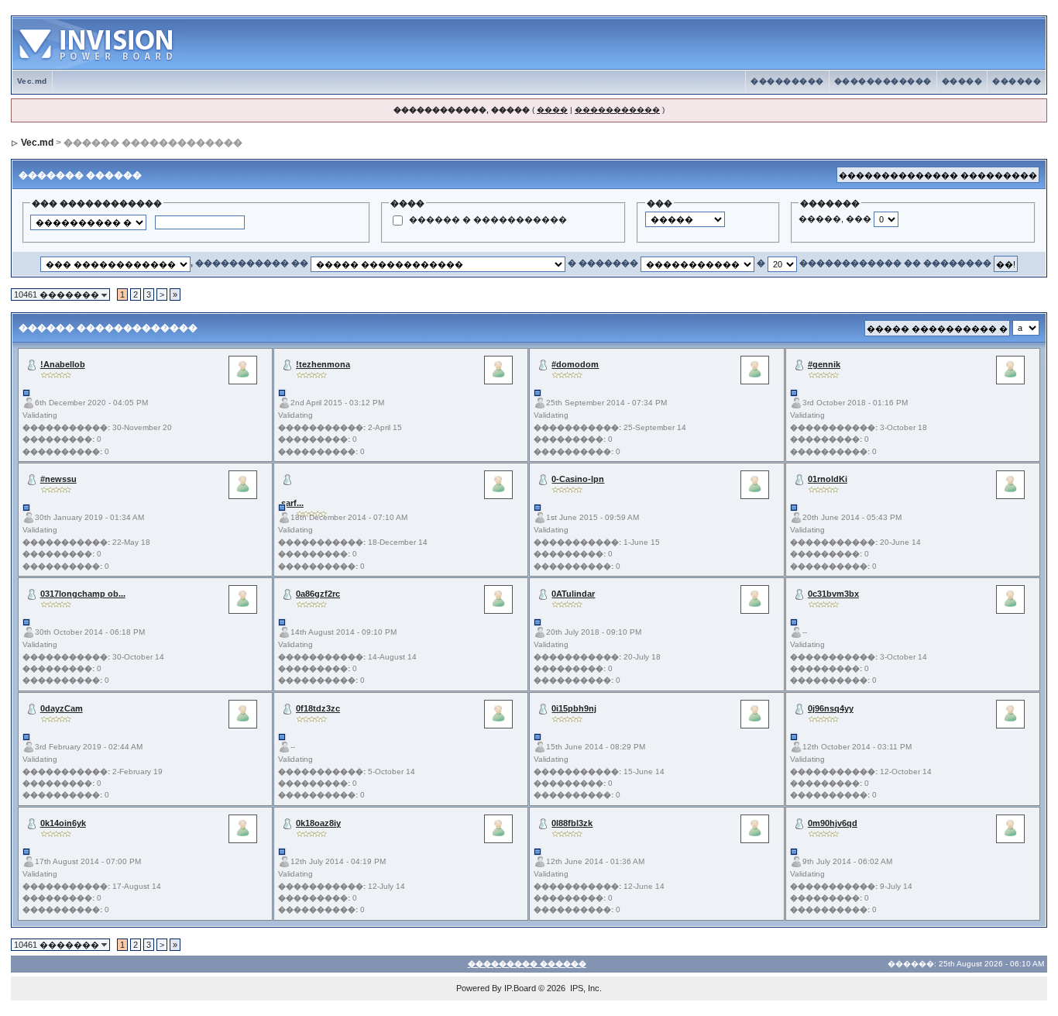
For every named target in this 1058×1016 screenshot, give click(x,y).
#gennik (824, 364)
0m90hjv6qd (832, 823)
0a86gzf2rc (318, 593)
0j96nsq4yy (831, 708)
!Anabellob (62, 364)
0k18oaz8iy (318, 823)
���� (552, 109)
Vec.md (32, 81)
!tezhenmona (323, 364)
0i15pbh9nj (573, 708)
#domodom (575, 364)
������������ (883, 81)
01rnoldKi (827, 479)
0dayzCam (61, 708)
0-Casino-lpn (577, 479)
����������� (617, 109)
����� (962, 81)
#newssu (58, 479)
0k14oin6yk (63, 823)
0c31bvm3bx (833, 593)
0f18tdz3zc (318, 708)
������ (1016, 81)
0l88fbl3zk (572, 823)
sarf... (292, 503)
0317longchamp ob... (82, 593)
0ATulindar (573, 593)
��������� (787, 81)
